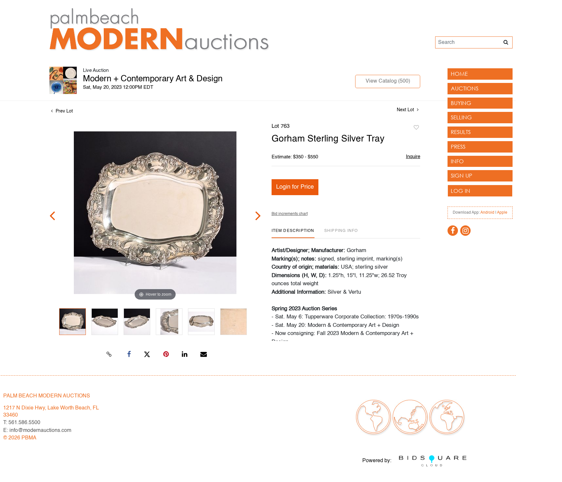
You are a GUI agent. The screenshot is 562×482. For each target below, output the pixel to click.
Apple (502, 213)
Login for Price (295, 187)
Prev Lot (63, 111)
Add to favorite (416, 128)
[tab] (293, 233)
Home (459, 73)
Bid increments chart (290, 214)
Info (457, 161)
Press (458, 146)
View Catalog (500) (388, 81)
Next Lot (406, 110)
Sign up (461, 175)
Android (487, 213)
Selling (461, 117)
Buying (461, 103)
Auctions (464, 88)
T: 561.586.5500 (21, 422)
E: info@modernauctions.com (37, 430)
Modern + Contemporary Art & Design (152, 79)
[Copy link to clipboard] (109, 354)
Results (461, 131)
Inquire (413, 156)
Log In (460, 190)
